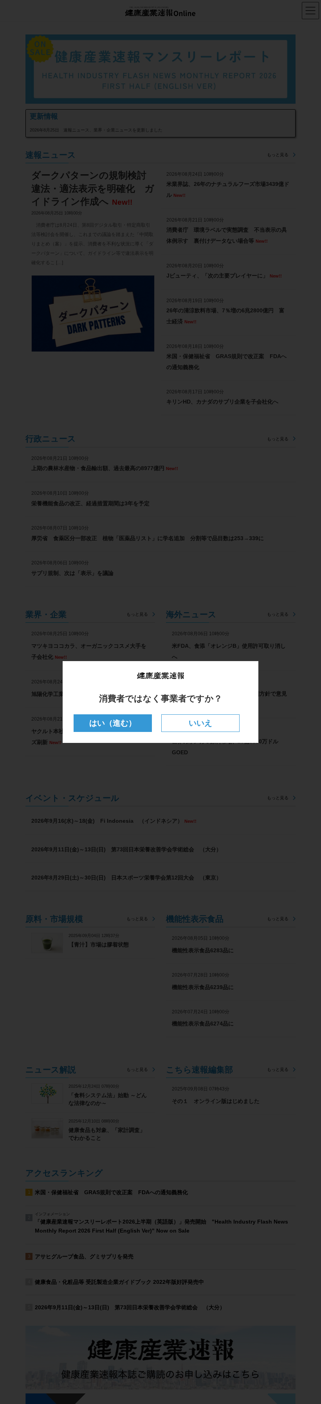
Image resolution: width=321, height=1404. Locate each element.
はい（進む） (112, 723)
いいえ (200, 723)
